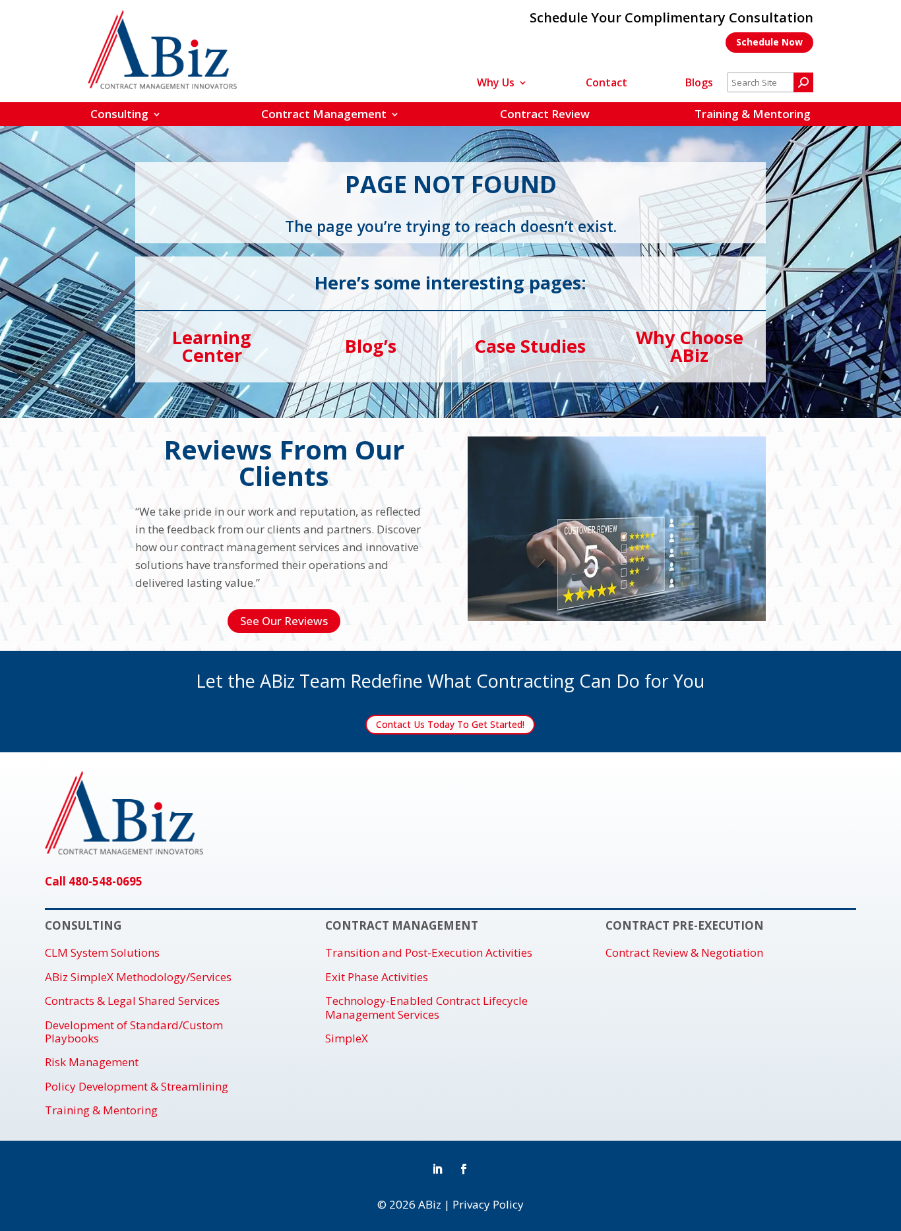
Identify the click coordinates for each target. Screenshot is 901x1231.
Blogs (699, 84)
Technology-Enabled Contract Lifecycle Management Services (426, 1007)
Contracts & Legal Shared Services (132, 1000)
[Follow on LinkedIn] (437, 1169)
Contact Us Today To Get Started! (450, 724)
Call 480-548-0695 (93, 881)
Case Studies (530, 346)
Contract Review (545, 113)
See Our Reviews (284, 620)
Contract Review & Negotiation (684, 952)
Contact (606, 84)
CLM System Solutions (102, 952)
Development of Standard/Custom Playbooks (134, 1032)
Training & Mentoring (753, 113)
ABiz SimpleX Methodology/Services (138, 977)
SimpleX (346, 1038)
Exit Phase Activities (376, 977)
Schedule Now (769, 42)
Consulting (119, 113)
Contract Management (324, 113)
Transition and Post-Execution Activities (428, 952)
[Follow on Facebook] (463, 1169)
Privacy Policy (488, 1204)
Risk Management (92, 1062)
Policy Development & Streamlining (136, 1086)
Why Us (495, 84)
